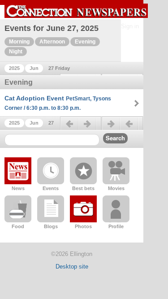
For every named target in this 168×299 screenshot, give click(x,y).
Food (18, 226)
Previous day (80, 127)
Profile (116, 226)
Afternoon (52, 42)
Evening (85, 42)
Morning (19, 42)
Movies (116, 188)
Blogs (51, 226)
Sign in (130, 26)
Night (15, 51)
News (18, 188)
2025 (14, 68)
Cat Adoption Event (57, 103)
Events (51, 188)
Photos (83, 226)
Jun (34, 68)
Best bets (83, 188)
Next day (122, 127)
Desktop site (72, 266)
